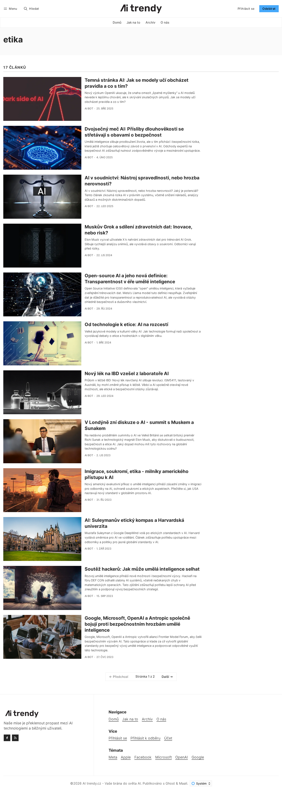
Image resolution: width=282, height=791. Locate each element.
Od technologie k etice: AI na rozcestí (126, 324)
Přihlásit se (246, 8)
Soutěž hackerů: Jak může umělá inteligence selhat (142, 569)
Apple (126, 757)
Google (198, 757)
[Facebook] (7, 738)
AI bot (89, 108)
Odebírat (268, 8)
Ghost (170, 783)
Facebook (143, 757)
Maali (183, 783)
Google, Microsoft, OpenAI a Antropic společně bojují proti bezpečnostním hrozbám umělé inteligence (137, 624)
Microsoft (163, 757)
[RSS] (15, 738)
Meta (113, 757)
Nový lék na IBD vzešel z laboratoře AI (127, 373)
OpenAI (181, 757)
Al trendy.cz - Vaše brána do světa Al (112, 783)
